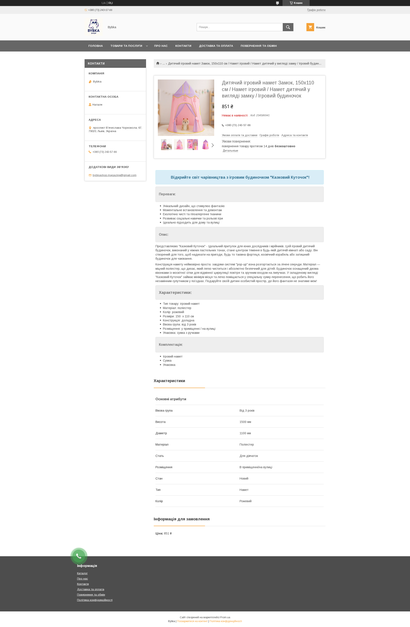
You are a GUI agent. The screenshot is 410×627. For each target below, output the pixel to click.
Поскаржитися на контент (192, 621)
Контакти (183, 45)
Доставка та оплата (216, 45)
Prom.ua (225, 617)
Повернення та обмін (259, 45)
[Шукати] (288, 27)
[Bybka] (94, 35)
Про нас (161, 45)
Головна (95, 45)
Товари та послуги (126, 45)
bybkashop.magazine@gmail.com (114, 175)
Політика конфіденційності (95, 600)
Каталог (82, 573)
